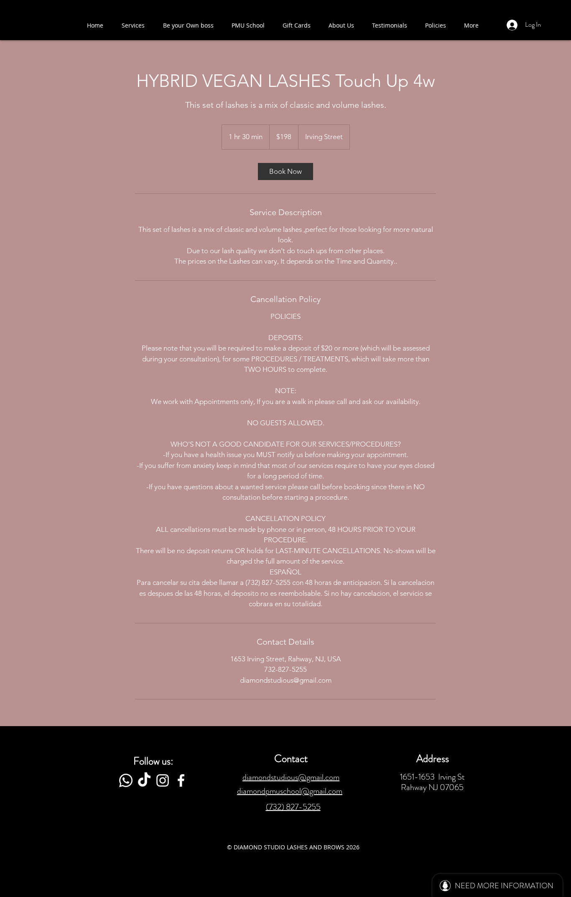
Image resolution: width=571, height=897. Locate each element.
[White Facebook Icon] (181, 780)
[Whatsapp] (125, 780)
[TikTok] (144, 780)
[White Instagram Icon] (162, 780)
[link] (285, 171)
